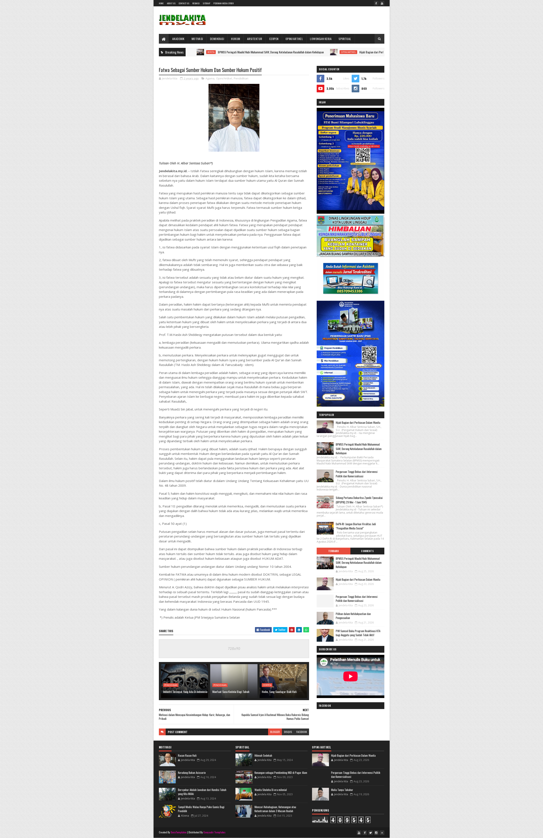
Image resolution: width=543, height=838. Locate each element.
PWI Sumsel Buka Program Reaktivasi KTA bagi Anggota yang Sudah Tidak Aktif (358, 633)
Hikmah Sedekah (263, 755)
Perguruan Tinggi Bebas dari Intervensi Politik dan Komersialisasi (357, 474)
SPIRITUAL (345, 38)
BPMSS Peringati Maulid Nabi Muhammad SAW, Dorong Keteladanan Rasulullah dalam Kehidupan (233, 52)
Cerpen (267, 685)
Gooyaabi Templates (214, 832)
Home (161, 3)
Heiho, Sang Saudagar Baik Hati (279, 691)
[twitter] (370, 832)
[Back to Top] (382, 832)
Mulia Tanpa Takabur (342, 790)
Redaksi (196, 3)
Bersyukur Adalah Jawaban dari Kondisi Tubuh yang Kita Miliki (202, 792)
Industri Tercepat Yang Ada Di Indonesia (185, 691)
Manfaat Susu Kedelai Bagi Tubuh (230, 691)
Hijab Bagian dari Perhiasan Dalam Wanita (344, 52)
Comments (367, 551)
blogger (275, 732)
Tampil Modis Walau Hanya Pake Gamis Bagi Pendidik (201, 809)
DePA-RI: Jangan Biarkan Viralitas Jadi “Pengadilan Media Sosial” (356, 526)
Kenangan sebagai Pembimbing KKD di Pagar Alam (281, 772)
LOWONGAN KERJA (321, 38)
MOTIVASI (197, 38)
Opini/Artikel (310, 52)
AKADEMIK (178, 38)
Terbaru (333, 551)
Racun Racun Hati (187, 755)
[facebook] (376, 3)
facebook (301, 732)
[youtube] (382, 3)
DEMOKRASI (217, 38)
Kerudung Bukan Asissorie (192, 772)
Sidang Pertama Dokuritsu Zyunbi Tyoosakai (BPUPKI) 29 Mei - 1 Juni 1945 (359, 500)
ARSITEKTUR (254, 38)
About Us (171, 3)
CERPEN (273, 38)
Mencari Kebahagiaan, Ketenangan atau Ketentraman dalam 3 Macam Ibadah (275, 809)
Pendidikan (241, 78)
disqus (288, 732)
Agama (210, 78)
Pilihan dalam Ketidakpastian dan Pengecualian (353, 616)
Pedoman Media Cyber (223, 3)
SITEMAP (206, 3)
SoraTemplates (179, 832)
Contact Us (184, 3)
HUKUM (235, 38)
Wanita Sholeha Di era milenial (271, 790)
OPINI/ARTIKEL (294, 38)
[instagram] (376, 832)
